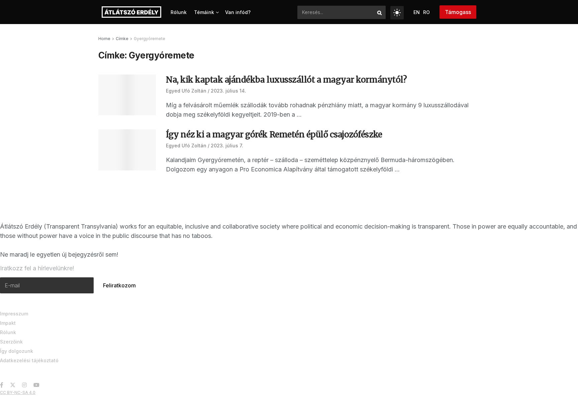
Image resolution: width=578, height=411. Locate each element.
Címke (122, 38)
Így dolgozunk (16, 351)
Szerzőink (11, 342)
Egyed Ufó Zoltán (186, 91)
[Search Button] (380, 12)
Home (104, 38)
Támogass (458, 12)
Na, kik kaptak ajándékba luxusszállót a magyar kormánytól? (286, 80)
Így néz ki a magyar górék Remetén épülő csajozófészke (274, 134)
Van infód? (238, 12)
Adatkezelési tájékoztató (29, 360)
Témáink (204, 12)
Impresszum (14, 313)
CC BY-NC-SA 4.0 (17, 392)
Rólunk (179, 12)
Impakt (8, 323)
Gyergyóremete (149, 38)
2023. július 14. (228, 91)
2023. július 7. (227, 145)
